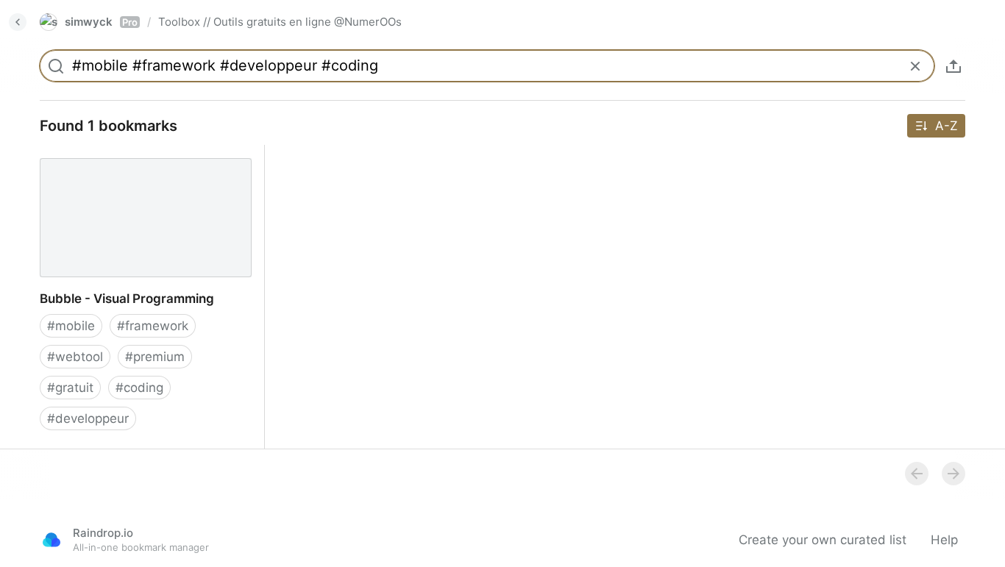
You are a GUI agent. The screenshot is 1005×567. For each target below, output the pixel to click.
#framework (152, 325)
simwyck (101, 22)
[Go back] (17, 22)
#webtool (75, 356)
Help (944, 539)
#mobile (71, 325)
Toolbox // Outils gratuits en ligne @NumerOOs (280, 22)
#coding (139, 387)
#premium (155, 356)
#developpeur (88, 418)
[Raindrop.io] (51, 540)
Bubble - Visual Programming (113, 153)
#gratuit (70, 387)
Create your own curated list (822, 539)
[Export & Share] (953, 66)
